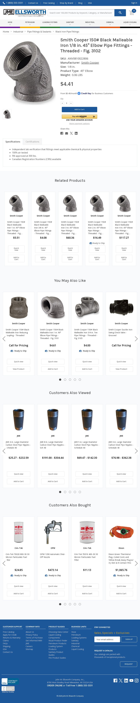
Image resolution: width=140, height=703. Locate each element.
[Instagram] (136, 680)
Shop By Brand (66, 3)
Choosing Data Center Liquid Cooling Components (58, 635)
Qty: (62, 99)
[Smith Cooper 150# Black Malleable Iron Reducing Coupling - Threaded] (18, 307)
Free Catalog (49, 3)
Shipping (6, 646)
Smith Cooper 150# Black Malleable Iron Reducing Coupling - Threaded (17, 332)
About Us (30, 632)
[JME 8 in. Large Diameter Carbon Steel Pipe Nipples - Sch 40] (52, 419)
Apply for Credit (10, 634)
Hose (73, 632)
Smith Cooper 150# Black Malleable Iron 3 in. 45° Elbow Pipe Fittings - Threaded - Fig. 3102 (70, 228)
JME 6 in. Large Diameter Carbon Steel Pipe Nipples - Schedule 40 (121, 445)
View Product (18, 369)
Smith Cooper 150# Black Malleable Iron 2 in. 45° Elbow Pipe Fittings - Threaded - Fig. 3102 (97, 228)
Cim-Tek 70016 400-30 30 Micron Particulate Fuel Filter (86, 557)
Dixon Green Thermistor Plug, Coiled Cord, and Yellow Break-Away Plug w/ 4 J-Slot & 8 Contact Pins (121, 558)
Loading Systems (79, 637)
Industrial (75, 643)
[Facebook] (61, 133)
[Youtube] (131, 680)
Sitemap (29, 649)
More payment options (79, 123)
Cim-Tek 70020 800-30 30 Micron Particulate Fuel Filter (17, 557)
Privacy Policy (32, 634)
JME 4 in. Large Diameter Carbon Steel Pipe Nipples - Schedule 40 (18, 445)
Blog (80, 3)
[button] (79, 118)
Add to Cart (16, 258)
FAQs (5, 643)
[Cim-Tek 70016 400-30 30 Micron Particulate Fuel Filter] (87, 532)
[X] (71, 133)
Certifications (32, 141)
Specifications (12, 141)
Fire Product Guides (57, 657)
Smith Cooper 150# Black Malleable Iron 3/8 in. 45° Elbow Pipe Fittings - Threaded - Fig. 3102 (43, 228)
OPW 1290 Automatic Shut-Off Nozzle (52, 555)
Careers (29, 646)
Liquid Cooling (77, 649)
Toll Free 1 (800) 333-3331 (79, 685)
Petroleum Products (57, 643)
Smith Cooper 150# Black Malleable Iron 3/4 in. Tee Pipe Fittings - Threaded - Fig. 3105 (86, 334)
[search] (120, 12)
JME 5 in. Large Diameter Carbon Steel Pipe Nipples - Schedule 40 (86, 445)
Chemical (75, 646)
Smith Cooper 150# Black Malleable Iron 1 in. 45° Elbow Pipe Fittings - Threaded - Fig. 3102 (16, 228)
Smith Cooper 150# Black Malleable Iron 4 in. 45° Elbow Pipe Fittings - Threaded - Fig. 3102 (124, 228)
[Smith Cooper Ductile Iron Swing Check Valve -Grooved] (121, 307)
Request (129, 664)
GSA (90, 3)
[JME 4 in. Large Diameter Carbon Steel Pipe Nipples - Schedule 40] (18, 419)
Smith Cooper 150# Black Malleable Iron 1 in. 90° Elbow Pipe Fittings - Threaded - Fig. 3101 (51, 334)
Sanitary (74, 640)
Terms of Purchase (34, 637)
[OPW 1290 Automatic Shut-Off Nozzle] (52, 532)
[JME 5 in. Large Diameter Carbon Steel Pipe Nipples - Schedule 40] (87, 419)
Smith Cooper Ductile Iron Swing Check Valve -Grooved (120, 332)
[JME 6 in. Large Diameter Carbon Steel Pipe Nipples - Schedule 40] (121, 419)
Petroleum (76, 634)
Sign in (134, 3)
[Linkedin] (76, 133)
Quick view (16, 249)
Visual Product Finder (58, 640)
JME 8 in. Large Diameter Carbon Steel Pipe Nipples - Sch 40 (52, 445)
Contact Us (33, 3)
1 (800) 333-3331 (14, 2)
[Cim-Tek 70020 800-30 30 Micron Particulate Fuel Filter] (18, 532)
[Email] (66, 133)
